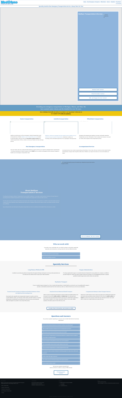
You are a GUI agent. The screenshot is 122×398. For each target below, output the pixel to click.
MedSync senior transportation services (29, 136)
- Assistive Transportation (5, 387)
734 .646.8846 (62, 384)
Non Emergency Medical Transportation (38, 382)
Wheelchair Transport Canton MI (37, 383)
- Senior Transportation (4, 385)
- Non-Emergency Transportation (6, 390)
